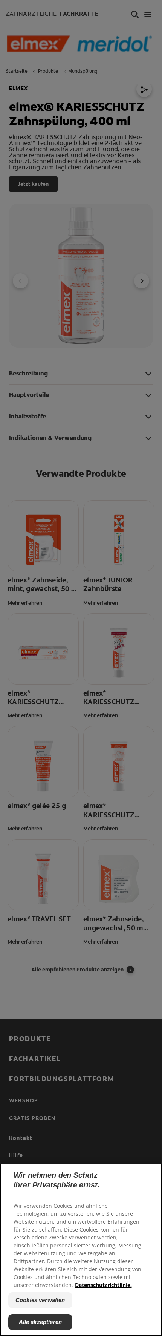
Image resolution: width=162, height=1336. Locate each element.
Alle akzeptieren (40, 1322)
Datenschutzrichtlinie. (103, 1285)
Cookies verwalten (40, 1300)
